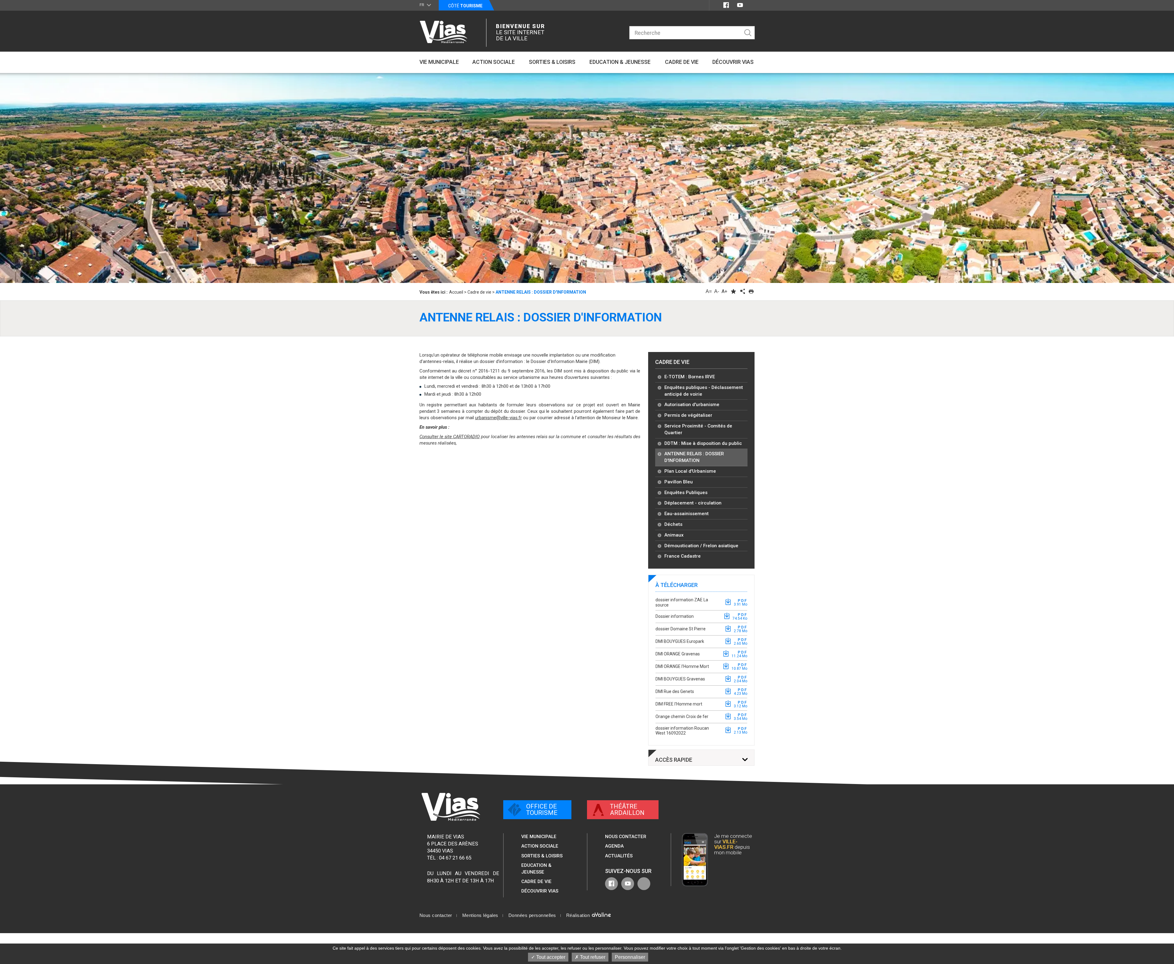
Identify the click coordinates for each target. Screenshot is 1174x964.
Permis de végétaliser (688, 415)
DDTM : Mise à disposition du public (703, 443)
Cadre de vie (672, 362)
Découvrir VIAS (539, 891)
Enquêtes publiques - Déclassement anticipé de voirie (703, 391)
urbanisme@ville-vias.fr (498, 417)
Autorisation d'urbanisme (691, 404)
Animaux (674, 535)
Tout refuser (592, 957)
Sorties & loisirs (542, 856)
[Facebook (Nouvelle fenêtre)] (726, 5)
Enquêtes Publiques (685, 492)
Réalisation (578, 915)
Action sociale (539, 846)
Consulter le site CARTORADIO (449, 436)
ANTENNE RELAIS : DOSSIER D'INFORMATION (694, 457)
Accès (673, 760)
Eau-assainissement (686, 513)
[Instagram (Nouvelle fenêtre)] (751, 5)
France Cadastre (682, 556)
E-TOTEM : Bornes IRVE (689, 376)
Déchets (673, 524)
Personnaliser (630, 957)
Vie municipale (538, 836)
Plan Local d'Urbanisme (690, 471)
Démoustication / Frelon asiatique (701, 545)
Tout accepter (550, 957)
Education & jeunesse (536, 869)
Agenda (614, 846)
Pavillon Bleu (678, 482)
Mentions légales (480, 915)
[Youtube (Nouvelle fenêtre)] (740, 5)
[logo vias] (450, 807)
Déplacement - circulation (693, 503)
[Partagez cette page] (742, 291)
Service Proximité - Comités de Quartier (698, 429)
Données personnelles (532, 915)
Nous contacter (625, 836)
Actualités (619, 856)
